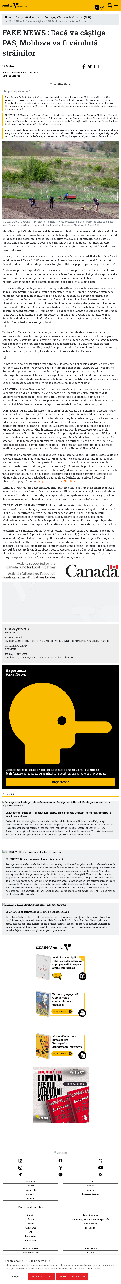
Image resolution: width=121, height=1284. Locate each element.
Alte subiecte (30, 1240)
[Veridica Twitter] (100, 1160)
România (90, 1185)
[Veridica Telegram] (60, 1174)
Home (8, 17)
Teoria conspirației (90, 1223)
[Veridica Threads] (60, 1167)
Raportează (60, 782)
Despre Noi (30, 1181)
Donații (30, 1198)
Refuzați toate (42, 1276)
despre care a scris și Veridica (56, 481)
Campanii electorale (28, 17)
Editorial (30, 1219)
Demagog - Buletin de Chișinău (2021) (68, 17)
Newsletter (30, 1194)
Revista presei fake (30, 1252)
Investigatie (30, 1236)
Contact (30, 1185)
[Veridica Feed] (100, 1174)
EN (101, 7)
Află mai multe (93, 1268)
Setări (15, 1276)
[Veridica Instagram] (20, 1167)
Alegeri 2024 (30, 1228)
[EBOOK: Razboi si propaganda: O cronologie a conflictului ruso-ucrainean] (60, 1002)
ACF (30, 1232)
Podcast (90, 1252)
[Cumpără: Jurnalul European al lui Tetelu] (61, 1095)
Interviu (30, 1223)
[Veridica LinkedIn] (20, 1160)
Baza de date (90, 1228)
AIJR (30, 1202)
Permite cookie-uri (72, 1276)
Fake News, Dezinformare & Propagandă (90, 1219)
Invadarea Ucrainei (90, 1194)
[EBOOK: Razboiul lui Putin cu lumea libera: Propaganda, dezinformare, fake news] (60, 1044)
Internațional (91, 1190)
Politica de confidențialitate (30, 1207)
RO (97, 7)
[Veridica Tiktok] (20, 1174)
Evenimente (30, 1190)
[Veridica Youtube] (100, 1167)
